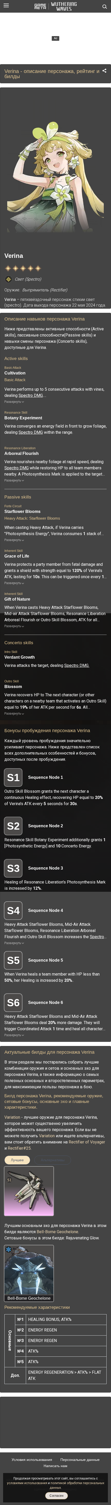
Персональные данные (80, 1460)
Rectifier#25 (19, 1148)
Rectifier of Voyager (87, 1142)
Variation (12, 1117)
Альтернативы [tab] (53, 1160)
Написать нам (55, 1466)
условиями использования (27, 1483)
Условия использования (32, 1460)
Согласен (57, 1496)
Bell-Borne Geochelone (57, 1231)
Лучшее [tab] (17, 1160)
